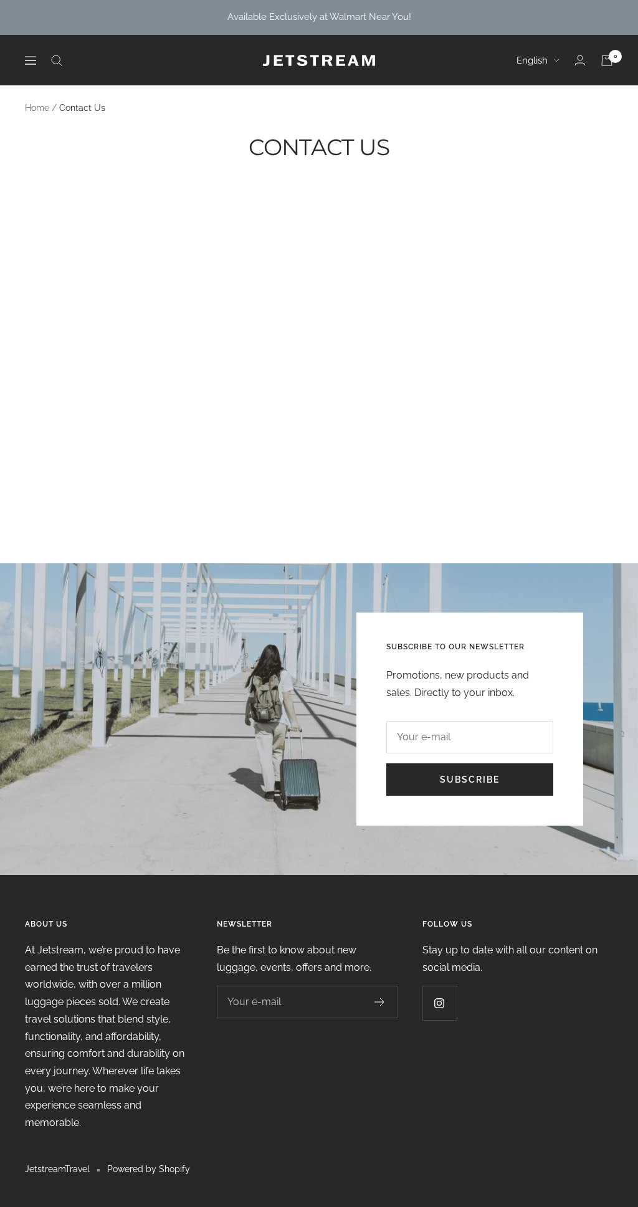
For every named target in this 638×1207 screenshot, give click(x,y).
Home (37, 108)
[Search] (56, 60)
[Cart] (607, 60)
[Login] (580, 60)
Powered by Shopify (148, 1169)
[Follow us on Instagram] (439, 1003)
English (532, 60)
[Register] (379, 1002)
